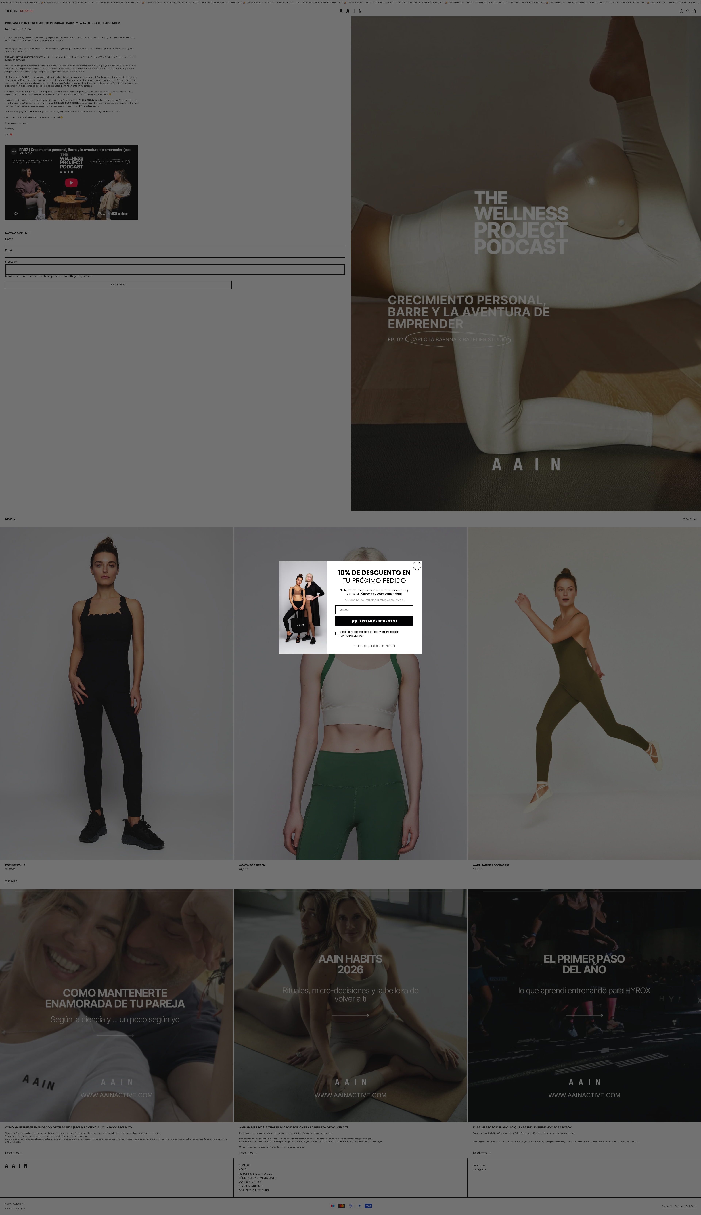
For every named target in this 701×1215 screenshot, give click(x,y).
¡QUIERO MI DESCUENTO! (374, 621)
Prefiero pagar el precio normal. (374, 646)
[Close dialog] (417, 566)
